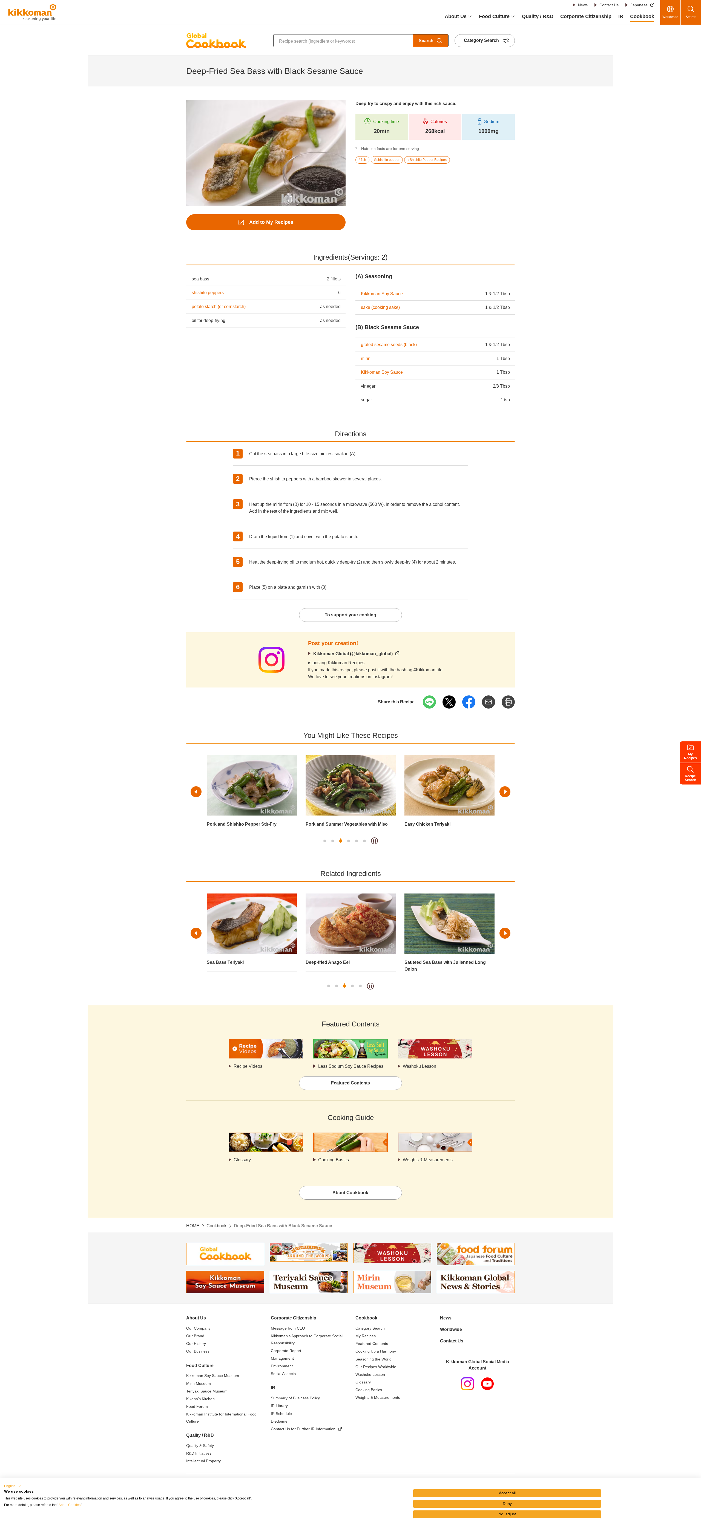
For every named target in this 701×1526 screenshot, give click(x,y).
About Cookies (70, 1505)
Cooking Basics (333, 1159)
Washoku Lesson (419, 1066)
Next (504, 791)
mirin (365, 358)
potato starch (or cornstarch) (219, 306)
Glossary (242, 1159)
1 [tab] (324, 841)
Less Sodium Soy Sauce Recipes (350, 1066)
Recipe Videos (248, 1066)
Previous (196, 791)
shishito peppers (208, 292)
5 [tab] (356, 841)
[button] (12, 1486)
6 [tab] (364, 841)
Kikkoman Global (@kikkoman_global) (353, 653)
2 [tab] (332, 841)
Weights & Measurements (428, 1159)
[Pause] (374, 840)
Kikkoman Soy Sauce (382, 293)
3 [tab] (340, 841)
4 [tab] (348, 841)
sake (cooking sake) (380, 307)
